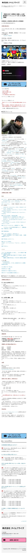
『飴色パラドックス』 (14, 181)
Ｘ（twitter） (9, 135)
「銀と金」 (13, 168)
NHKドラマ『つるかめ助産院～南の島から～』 (10, 272)
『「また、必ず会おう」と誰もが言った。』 (14, 151)
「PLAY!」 (12, 189)
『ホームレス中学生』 (19, 148)
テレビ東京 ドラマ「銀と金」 (7, 266)
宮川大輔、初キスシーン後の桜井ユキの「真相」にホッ (13, 216)
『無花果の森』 (9, 152)
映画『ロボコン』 (5, 246)
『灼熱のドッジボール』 (9, 139)
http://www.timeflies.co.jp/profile (8, 369)
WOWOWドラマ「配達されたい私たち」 (9, 270)
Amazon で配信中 (8, 35)
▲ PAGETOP (23, 521)
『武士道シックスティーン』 (12, 150)
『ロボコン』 (10, 147)
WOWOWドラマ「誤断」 (6, 268)
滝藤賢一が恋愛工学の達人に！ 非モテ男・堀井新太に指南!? (14, 257)
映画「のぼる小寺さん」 (21, 176)
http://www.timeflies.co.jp (6, 534)
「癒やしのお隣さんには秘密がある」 (16, 185)
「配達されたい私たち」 (15, 162)
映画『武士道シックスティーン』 (8, 239)
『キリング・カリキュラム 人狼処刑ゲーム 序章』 (14, 154)
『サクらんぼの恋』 (13, 175)
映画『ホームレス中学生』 (7, 241)
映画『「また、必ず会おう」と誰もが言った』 (10, 233)
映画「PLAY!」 (4, 199)
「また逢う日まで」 (18, 183)
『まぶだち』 (4, 141)
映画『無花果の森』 (5, 231)
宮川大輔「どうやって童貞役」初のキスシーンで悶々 (13, 218)
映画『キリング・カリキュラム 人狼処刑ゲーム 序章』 (13, 225)
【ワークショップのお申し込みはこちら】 (10, 411)
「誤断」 (11, 163)
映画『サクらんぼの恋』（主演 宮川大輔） (10, 215)
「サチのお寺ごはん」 (6, 261)
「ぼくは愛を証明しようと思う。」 (8, 170)
